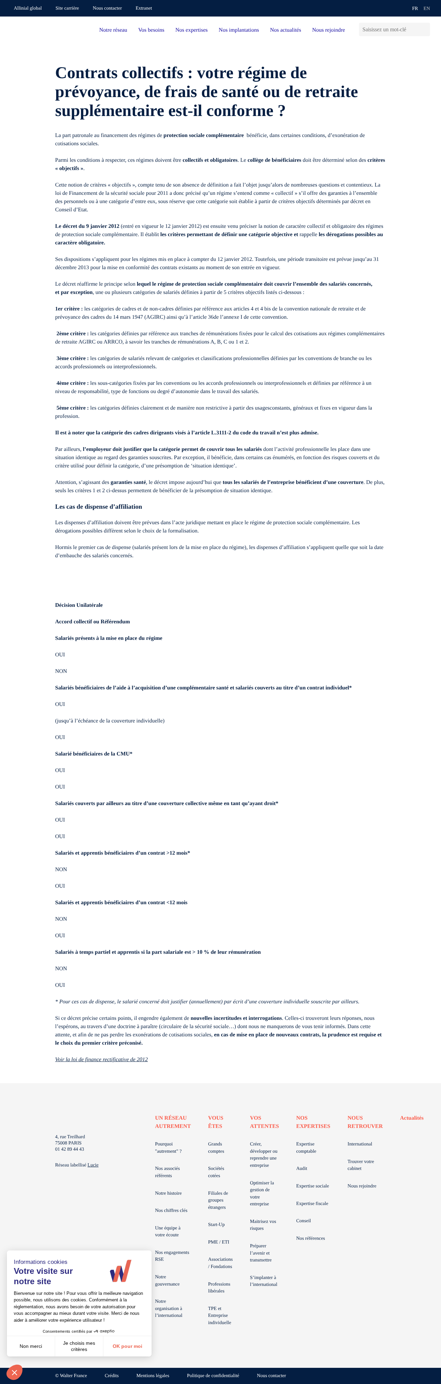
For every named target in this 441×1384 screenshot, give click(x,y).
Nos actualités (285, 30)
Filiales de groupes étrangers (218, 1200)
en (426, 8)
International (360, 1144)
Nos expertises (191, 30)
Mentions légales (152, 1375)
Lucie (93, 1165)
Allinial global (28, 8)
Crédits (112, 1375)
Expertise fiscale (312, 1203)
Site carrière (67, 8)
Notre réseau (113, 30)
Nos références (310, 1238)
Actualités (411, 1118)
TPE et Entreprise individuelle (219, 1315)
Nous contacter (107, 8)
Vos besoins (151, 30)
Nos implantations (239, 30)
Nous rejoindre (328, 30)
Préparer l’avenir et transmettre (261, 1253)
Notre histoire (168, 1193)
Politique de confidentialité (213, 1375)
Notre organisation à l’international (168, 1308)
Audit (301, 1168)
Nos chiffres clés (171, 1210)
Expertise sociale (312, 1186)
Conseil (303, 1221)
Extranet (144, 8)
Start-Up (216, 1224)
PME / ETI (218, 1242)
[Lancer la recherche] (424, 29)
